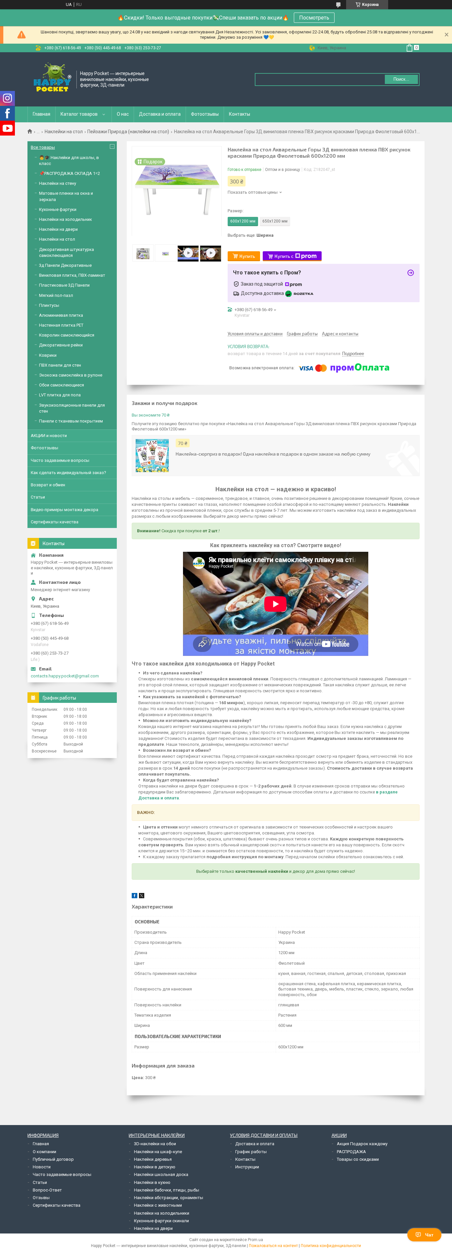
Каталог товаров (79, 114)
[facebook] (134, 896)
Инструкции (247, 1166)
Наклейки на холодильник (65, 219)
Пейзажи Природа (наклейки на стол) (128, 131)
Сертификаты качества (54, 521)
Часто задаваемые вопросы (60, 460)
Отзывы (41, 1197)
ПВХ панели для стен (60, 365)
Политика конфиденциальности (331, 1245)
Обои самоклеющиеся (61, 385)
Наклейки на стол (64, 131)
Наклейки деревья (153, 1159)
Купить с (284, 256)
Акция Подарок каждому (362, 1143)
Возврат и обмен (48, 484)
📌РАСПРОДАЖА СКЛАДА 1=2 (69, 173)
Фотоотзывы (205, 114)
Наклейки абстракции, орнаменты (168, 1197)
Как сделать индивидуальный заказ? (68, 472)
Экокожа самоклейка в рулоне (70, 375)
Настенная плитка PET (61, 325)
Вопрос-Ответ (47, 1190)
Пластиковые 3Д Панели (64, 285)
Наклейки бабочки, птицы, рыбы (166, 1190)
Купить (247, 256)
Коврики (48, 355)
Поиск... (401, 79)
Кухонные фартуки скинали (161, 1220)
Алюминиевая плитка (61, 315)
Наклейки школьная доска (161, 1174)
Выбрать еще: (251, 235)
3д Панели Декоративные (65, 265)
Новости (42, 1166)
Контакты (239, 114)
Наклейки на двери (58, 229)
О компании (44, 1151)
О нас (123, 114)
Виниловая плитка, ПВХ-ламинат (72, 275)
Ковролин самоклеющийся (66, 335)
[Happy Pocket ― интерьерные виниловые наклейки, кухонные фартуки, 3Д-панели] (52, 79)
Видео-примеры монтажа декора (64, 509)
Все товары (43, 147)
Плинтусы (49, 305)
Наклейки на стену (57, 183)
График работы (251, 1151)
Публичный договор (53, 1159)
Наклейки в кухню (152, 1182)
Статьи (38, 497)
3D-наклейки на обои (155, 1143)
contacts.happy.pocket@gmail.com (65, 675)
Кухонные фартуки (57, 209)
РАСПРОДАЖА (351, 1151)
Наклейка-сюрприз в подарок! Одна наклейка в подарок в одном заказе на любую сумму (273, 454)
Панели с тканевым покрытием (71, 421)
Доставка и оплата (160, 114)
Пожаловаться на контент (273, 1245)
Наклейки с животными (158, 1205)
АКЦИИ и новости (49, 435)
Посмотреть (314, 18)
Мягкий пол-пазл (56, 295)
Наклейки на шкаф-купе (158, 1151)
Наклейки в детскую (154, 1166)
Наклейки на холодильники (161, 1213)
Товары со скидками (358, 1159)
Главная (41, 114)
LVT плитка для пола (60, 394)
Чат (429, 1234)
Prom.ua (255, 1239)
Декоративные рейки (61, 345)
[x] (141, 896)
